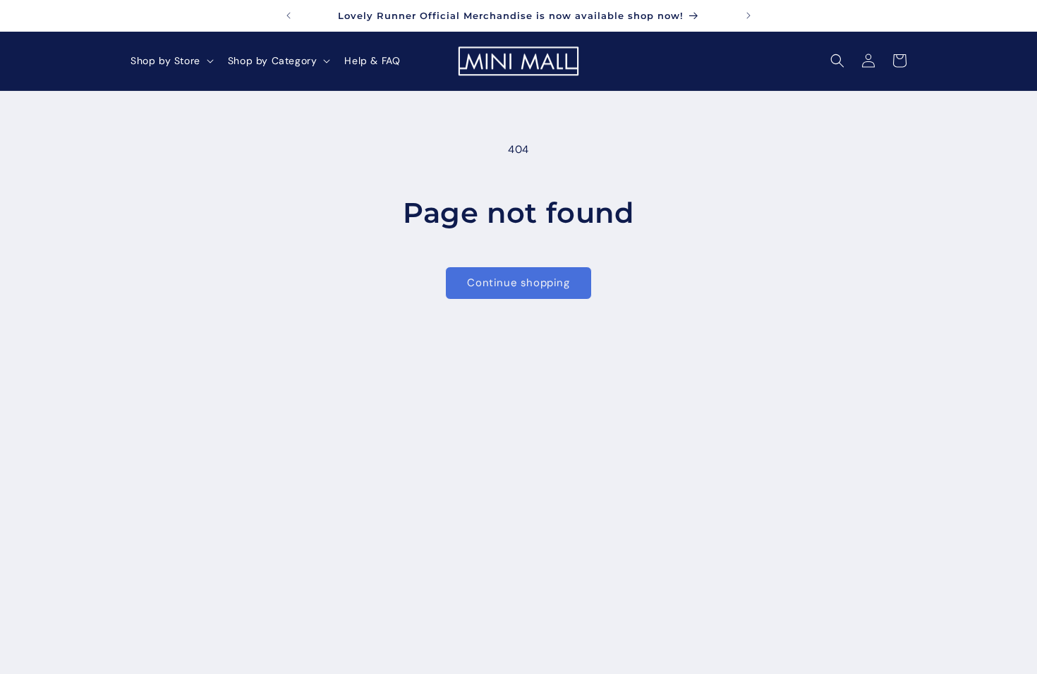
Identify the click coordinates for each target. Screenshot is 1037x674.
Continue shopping (518, 283)
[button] (170, 60)
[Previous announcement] (288, 15)
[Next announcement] (748, 15)
